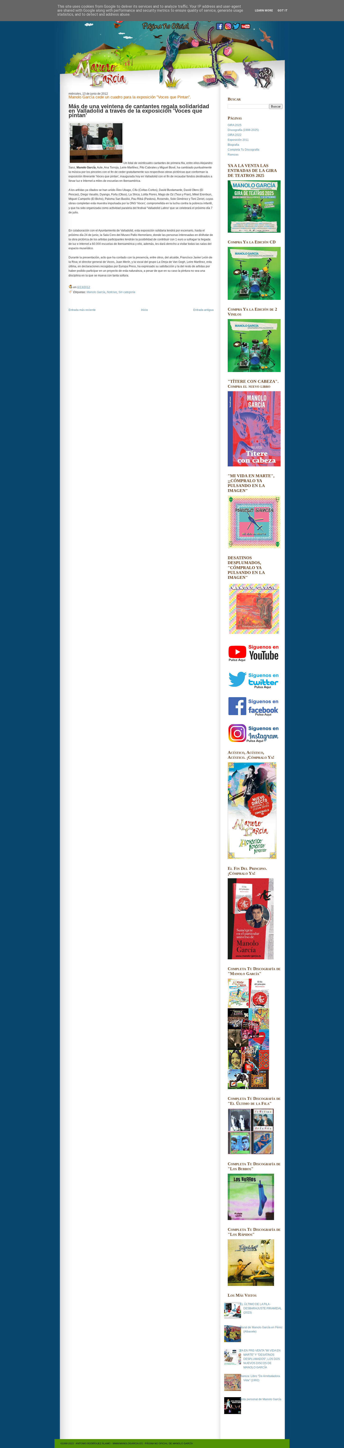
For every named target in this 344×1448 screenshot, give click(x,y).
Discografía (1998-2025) (243, 130)
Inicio (144, 310)
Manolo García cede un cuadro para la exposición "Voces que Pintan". (130, 97)
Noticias (112, 292)
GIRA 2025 (235, 125)
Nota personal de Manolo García (260, 1399)
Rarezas (233, 154)
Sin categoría (126, 292)
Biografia (233, 144)
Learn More (264, 10)
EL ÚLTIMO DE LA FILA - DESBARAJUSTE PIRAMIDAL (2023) (261, 1308)
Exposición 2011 (238, 139)
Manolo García (96, 292)
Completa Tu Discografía (243, 149)
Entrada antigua (203, 310)
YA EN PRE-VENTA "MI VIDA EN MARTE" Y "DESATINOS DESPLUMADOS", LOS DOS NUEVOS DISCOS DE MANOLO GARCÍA (260, 1359)
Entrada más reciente (82, 310)
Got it (283, 10)
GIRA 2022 (235, 135)
